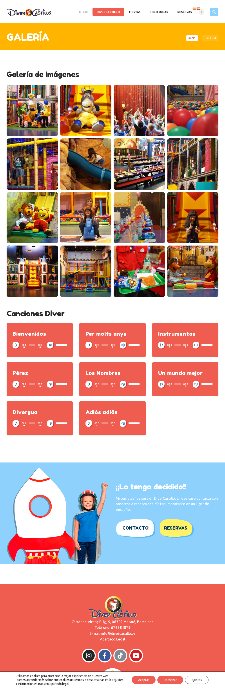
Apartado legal (59, 684)
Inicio (192, 38)
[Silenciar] (50, 345)
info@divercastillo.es (118, 633)
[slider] (61, 345)
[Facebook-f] (105, 655)
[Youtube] (136, 655)
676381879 (120, 627)
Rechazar (170, 680)
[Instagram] (89, 655)
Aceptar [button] (143, 680)
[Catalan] (194, 8)
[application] (40, 345)
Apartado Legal (112, 639)
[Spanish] (198, 8)
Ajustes (197, 680)
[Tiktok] (120, 655)
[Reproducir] (16, 345)
